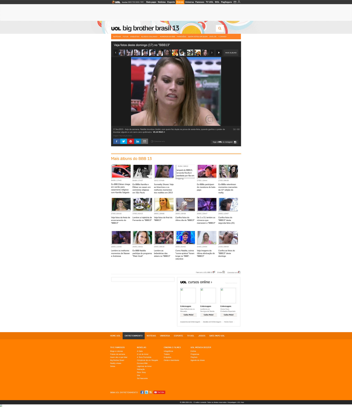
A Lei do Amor (142, 354)
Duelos (212, 36)
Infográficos (168, 351)
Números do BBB (167, 36)
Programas (195, 354)
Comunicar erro (232, 272)
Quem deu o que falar (118, 357)
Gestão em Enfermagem (212, 322)
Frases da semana (117, 354)
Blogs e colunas (116, 351)
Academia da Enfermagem (190, 322)
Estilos (193, 351)
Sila (138, 375)
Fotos (125, 36)
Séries (112, 366)
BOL (217, 2)
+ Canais (222, 36)
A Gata (140, 351)
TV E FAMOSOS (117, 347)
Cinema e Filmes (172, 347)
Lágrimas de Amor (144, 366)
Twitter (147, 392)
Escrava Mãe (142, 363)
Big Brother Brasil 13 (151, 28)
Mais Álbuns (231, 53)
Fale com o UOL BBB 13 (204, 272)
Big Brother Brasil (117, 360)
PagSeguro (226, 2)
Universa (189, 2)
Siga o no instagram (223, 142)
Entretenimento (134, 335)
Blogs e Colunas (149, 36)
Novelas (141, 347)
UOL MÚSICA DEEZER (201, 347)
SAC (142, 2)
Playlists (194, 357)
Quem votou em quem (197, 36)
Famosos (199, 2)
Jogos (201, 335)
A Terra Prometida (144, 357)
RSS (151, 392)
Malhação (141, 369)
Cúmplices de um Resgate (147, 360)
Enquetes (134, 36)
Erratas (219, 272)
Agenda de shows (198, 360)
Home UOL (115, 335)
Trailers (167, 354)
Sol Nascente (142, 378)
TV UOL (209, 2)
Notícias (162, 2)
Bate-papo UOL (217, 335)
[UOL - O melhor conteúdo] (115, 3)
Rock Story (141, 372)
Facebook (143, 392)
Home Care (228, 322)
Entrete (180, 2)
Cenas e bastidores (171, 360)
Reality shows (115, 363)
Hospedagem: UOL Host (235, 402)
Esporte (171, 2)
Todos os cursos (231, 283)
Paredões (181, 36)
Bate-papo (151, 2)
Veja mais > (159, 132)
